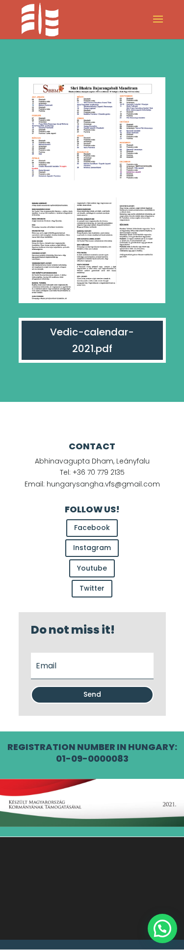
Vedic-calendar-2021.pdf (92, 340)
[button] (162, 928)
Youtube (92, 568)
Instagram (92, 547)
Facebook (92, 527)
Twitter (92, 588)
